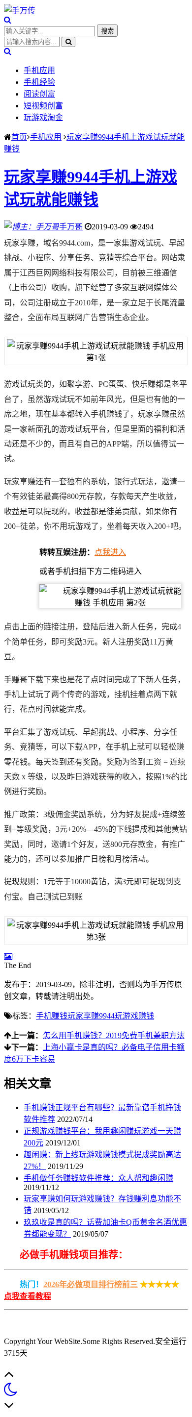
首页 (19, 137)
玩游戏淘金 (43, 117)
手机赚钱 (51, 1016)
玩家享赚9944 (91, 1016)
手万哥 (71, 227)
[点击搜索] (7, 20)
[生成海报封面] (8, 956)
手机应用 (39, 70)
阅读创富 (39, 94)
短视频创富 (43, 105)
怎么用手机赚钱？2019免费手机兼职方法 (114, 1035)
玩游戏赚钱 (134, 1016)
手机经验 (39, 82)
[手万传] (19, 10)
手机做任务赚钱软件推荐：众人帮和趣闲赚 (98, 1178)
